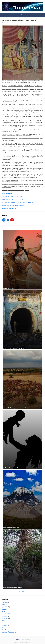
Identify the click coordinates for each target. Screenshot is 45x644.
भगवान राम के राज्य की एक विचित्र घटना (9, 208)
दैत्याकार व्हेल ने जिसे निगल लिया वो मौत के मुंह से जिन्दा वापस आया (13, 205)
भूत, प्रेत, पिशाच (5, 618)
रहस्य (3, 624)
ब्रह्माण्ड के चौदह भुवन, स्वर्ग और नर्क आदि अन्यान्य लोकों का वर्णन (13, 199)
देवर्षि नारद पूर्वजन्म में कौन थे (7, 193)
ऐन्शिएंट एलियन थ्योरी (6, 608)
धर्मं (2, 611)
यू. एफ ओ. (4, 622)
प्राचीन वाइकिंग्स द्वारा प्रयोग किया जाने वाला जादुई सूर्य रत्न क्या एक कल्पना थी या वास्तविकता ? (18, 202)
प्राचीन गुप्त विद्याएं (5, 613)
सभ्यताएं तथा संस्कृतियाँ (6, 631)
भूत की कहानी (4, 616)
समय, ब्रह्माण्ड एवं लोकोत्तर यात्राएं (8, 632)
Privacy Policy (17, 639)
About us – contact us (26, 639)
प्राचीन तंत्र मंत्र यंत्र (6, 615)
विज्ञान (3, 627)
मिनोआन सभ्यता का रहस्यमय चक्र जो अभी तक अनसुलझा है (12, 196)
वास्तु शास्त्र (4, 625)
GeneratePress (29, 642)
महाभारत (3, 620)
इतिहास (3, 604)
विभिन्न (3, 629)
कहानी (3, 609)
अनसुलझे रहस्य (5, 602)
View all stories (22, 591)
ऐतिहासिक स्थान (5, 606)
